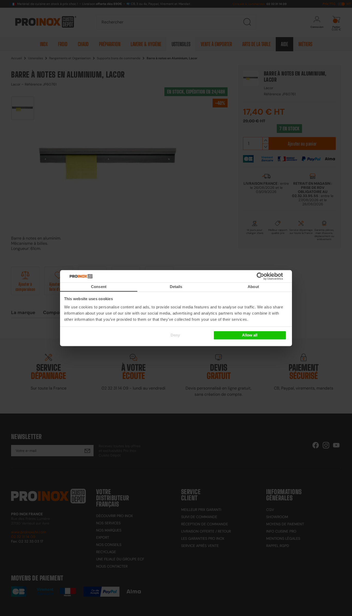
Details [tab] (176, 286)
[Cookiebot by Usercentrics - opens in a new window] (268, 276)
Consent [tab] (98, 286)
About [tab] (253, 286)
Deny (175, 335)
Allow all (249, 335)
